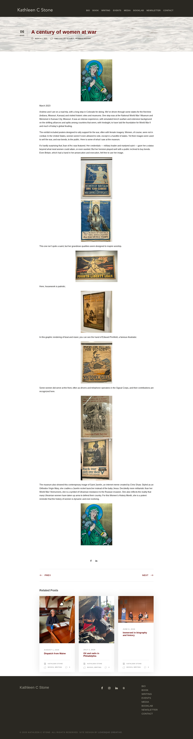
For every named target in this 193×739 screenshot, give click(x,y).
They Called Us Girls (64, 38)
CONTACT (168, 10)
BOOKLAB (138, 10)
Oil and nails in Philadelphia (91, 654)
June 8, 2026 (129, 629)
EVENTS (117, 10)
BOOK (95, 10)
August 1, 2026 (51, 650)
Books (51, 667)
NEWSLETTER (154, 10)
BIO (88, 10)
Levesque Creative (110, 732)
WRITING (147, 694)
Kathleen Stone (55, 663)
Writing (58, 667)
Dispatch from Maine (55, 653)
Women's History (83, 38)
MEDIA (127, 10)
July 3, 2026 (89, 650)
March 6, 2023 (41, 38)
